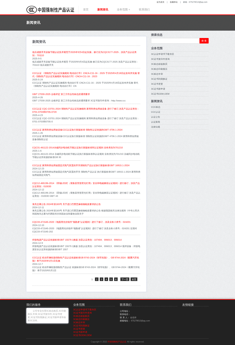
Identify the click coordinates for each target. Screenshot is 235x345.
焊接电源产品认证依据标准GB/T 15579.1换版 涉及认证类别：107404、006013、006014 (77, 240)
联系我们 (144, 9)
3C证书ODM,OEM (160, 94)
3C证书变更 (157, 84)
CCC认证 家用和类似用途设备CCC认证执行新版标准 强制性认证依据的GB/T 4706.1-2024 (77, 129)
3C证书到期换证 (159, 79)
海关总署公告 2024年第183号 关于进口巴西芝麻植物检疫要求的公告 (66, 204)
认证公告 (155, 117)
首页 (86, 9)
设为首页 (160, 2)
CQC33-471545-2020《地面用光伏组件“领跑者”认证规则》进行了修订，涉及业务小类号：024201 (81, 222)
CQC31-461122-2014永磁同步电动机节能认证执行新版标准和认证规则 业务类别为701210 (77, 147)
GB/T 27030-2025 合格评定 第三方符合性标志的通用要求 (61, 94)
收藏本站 (174, 2)
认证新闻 (155, 122)
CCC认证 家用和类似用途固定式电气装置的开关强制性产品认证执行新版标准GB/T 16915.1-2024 (80, 165)
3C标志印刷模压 (159, 69)
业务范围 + (123, 9)
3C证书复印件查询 (160, 59)
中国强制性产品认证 (117, 342)
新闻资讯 (102, 9)
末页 (134, 279)
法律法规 (155, 127)
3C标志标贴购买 (159, 64)
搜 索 (204, 40)
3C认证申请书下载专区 (162, 54)
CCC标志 (155, 107)
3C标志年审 (157, 74)
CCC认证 (155, 112)
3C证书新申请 (158, 89)
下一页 (124, 279)
